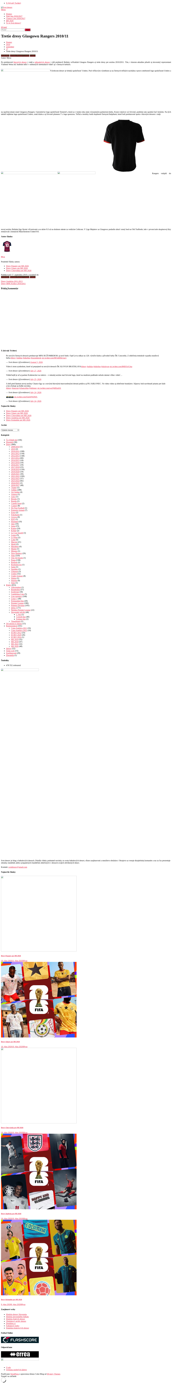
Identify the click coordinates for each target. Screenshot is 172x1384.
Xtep (13, 583)
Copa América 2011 (19, 628)
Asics (13, 497)
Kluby (8, 585)
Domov (9, 14)
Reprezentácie (11, 626)
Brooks (14, 499)
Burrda (14, 501)
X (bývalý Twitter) (13, 3)
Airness (14, 494)
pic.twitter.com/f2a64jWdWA (25, 397)
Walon (13, 578)
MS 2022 (15, 644)
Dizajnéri (9, 442)
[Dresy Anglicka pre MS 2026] (86, 1172)
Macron (14, 542)
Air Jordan (15, 492)
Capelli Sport (16, 503)
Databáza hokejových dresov (17, 1328)
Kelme (13, 531)
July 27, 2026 (35, 371)
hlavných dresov (20, 62)
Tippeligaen (15, 621)
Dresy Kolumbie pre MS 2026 (18, 420)
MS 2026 (9, 21)
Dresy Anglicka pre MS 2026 (17, 418)
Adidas (14, 490)
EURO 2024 (16, 637)
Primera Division (18, 605)
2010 (13, 449)
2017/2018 (15, 467)
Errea (13, 512)
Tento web (10, 651)
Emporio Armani (17, 510)
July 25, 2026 (35, 379)
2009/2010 (15, 447)
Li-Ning (14, 537)
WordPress (14, 1374)
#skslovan (105, 366)
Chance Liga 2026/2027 (15, 18)
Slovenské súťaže (18, 612)
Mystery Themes (53, 1374)
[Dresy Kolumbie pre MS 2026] (86, 1258)
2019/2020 (15, 472)
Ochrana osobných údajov (16, 1370)
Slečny (8, 648)
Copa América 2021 (19, 630)
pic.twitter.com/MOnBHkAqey (54, 358)
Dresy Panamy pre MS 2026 (17, 266)
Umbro (33, 56)
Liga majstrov (16, 596)
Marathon (15, 546)
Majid (13, 544)
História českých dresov (15, 1319)
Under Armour (17, 576)
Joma (13, 526)
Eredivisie (15, 592)
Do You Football (17, 508)
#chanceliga (24, 388)
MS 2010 (15, 639)
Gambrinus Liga (17, 594)
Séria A (14, 608)
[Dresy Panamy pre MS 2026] (86, 914)
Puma (13, 560)
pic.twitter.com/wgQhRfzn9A (49, 388)
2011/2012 (15, 453)
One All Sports (17, 558)
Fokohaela (15, 515)
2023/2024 (15, 481)
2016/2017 (15, 465)
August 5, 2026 (36, 362)
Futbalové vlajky (12, 1326)
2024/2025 (15, 483)
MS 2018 (15, 642)
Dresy (8, 444)
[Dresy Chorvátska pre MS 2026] (86, 1086)
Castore (14, 506)
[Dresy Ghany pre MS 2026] (86, 1000)
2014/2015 (15, 460)
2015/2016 (15, 463)
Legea (13, 535)
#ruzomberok (36, 358)
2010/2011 (5, 56)
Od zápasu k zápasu (14, 624)
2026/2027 (15, 485)
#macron (15, 388)
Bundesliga (15, 590)
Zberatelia (10, 655)
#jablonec (33, 388)
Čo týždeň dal (11, 440)
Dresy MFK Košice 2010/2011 (13, 284)
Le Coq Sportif (17, 533)
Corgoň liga (21, 617)
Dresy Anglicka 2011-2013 (12, 281)
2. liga (18, 614)
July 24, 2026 (35, 392)
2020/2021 (15, 474)
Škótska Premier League (19, 56)
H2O (13, 519)
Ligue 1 (14, 599)
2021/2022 (15, 476)
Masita (13, 549)
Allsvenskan (16, 587)
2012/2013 (15, 456)
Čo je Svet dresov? (13, 23)
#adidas (19, 358)
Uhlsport (14, 571)
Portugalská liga (17, 601)
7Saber (14, 487)
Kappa (13, 528)
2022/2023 (15, 478)
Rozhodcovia (16, 565)
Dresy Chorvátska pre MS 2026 (18, 270)
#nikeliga (26, 358)
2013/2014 (15, 458)
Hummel (14, 521)
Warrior (14, 580)
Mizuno (14, 551)
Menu (3, 10)
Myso (3, 257)
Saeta (13, 567)
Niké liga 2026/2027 (14, 16)
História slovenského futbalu (17, 1317)
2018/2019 (15, 469)
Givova (14, 517)
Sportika (14, 569)
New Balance (16, 553)
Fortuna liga (21, 619)
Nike (13, 556)
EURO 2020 (16, 635)
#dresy (13, 358)
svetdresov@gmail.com (17, 867)
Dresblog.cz (11, 1323)
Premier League (17, 603)
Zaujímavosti (11, 653)
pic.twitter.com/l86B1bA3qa (121, 366)
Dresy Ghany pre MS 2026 (17, 268)
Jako (13, 524)
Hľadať (4, 27)
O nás (8, 1367)
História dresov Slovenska (16, 1314)
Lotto (13, 540)
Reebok (14, 562)
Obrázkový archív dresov (16, 1321)
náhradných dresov (42, 62)
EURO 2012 (16, 633)
